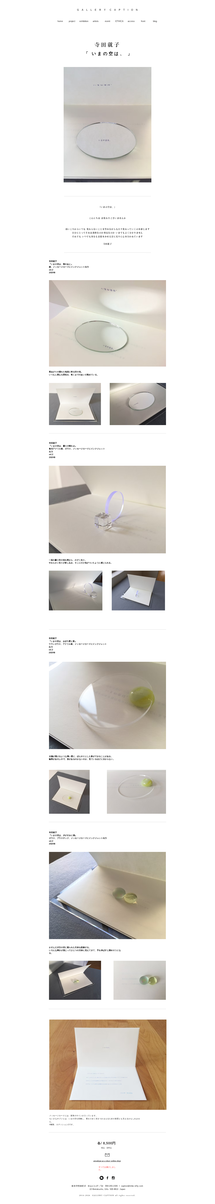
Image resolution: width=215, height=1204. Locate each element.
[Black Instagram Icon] (113, 1178)
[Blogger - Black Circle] (102, 1178)
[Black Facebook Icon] (107, 1178)
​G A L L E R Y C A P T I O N (107, 10)
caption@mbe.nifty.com (132, 1186)
